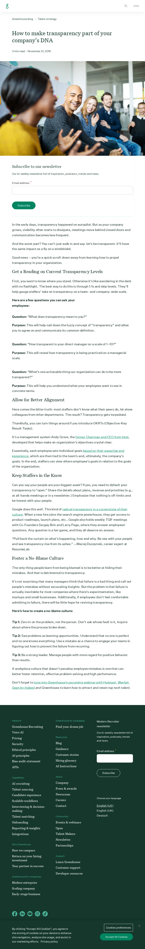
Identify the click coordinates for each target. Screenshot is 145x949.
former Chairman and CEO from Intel (102, 437)
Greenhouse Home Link (7, 6)
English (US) (105, 805)
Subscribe (24, 205)
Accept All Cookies (116, 936)
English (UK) (105, 810)
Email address (21, 183)
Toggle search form (126, 6)
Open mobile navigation (136, 6)
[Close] (139, 926)
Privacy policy (49, 941)
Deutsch (102, 815)
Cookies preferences (118, 927)
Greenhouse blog (22, 19)
